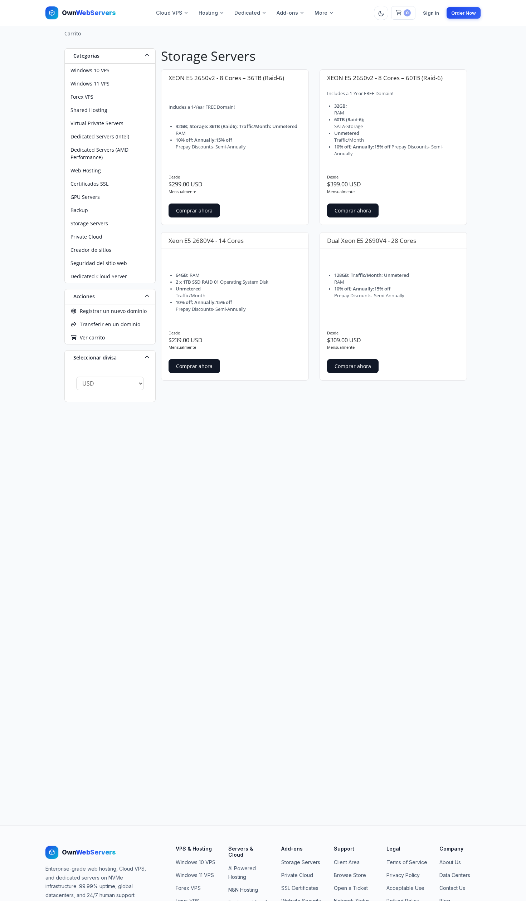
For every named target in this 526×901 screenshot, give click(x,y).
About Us (450, 862)
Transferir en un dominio (108, 324)
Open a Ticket (351, 888)
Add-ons (287, 13)
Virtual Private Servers (96, 123)
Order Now (463, 13)
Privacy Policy (403, 875)
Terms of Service (406, 862)
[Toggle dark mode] (381, 13)
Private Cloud (86, 236)
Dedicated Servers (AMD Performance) (99, 153)
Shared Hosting (88, 110)
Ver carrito (91, 337)
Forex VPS (81, 96)
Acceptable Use (405, 888)
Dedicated (247, 13)
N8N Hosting (243, 890)
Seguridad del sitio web (98, 263)
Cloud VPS (169, 13)
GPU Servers (85, 197)
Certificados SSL (89, 183)
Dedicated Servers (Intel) (99, 136)
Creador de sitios (90, 249)
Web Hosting (85, 170)
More (321, 13)
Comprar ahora (194, 210)
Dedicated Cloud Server (98, 276)
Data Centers (454, 875)
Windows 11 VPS (89, 83)
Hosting (208, 13)
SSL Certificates (299, 888)
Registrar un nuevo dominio (112, 311)
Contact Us (452, 888)
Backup (79, 210)
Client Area (347, 862)
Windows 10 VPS (89, 70)
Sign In (431, 13)
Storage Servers (89, 223)
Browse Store (350, 875)
